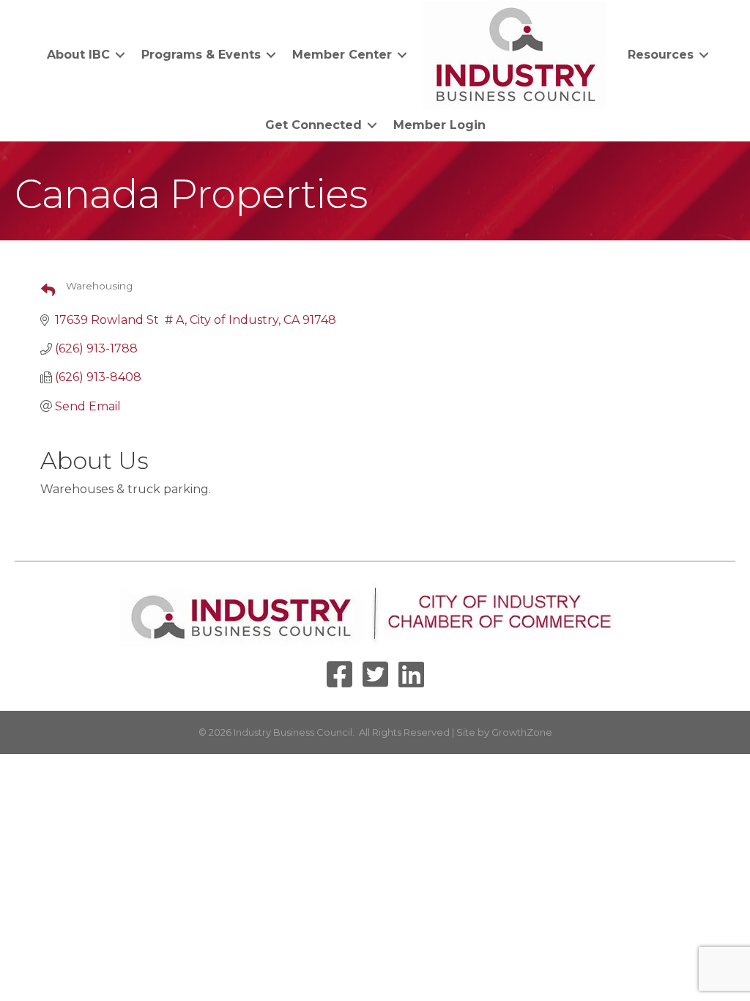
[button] (42, 291)
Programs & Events (201, 55)
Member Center (342, 55)
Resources (661, 55)
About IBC (78, 55)
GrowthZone (521, 732)
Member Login (439, 125)
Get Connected (313, 125)
